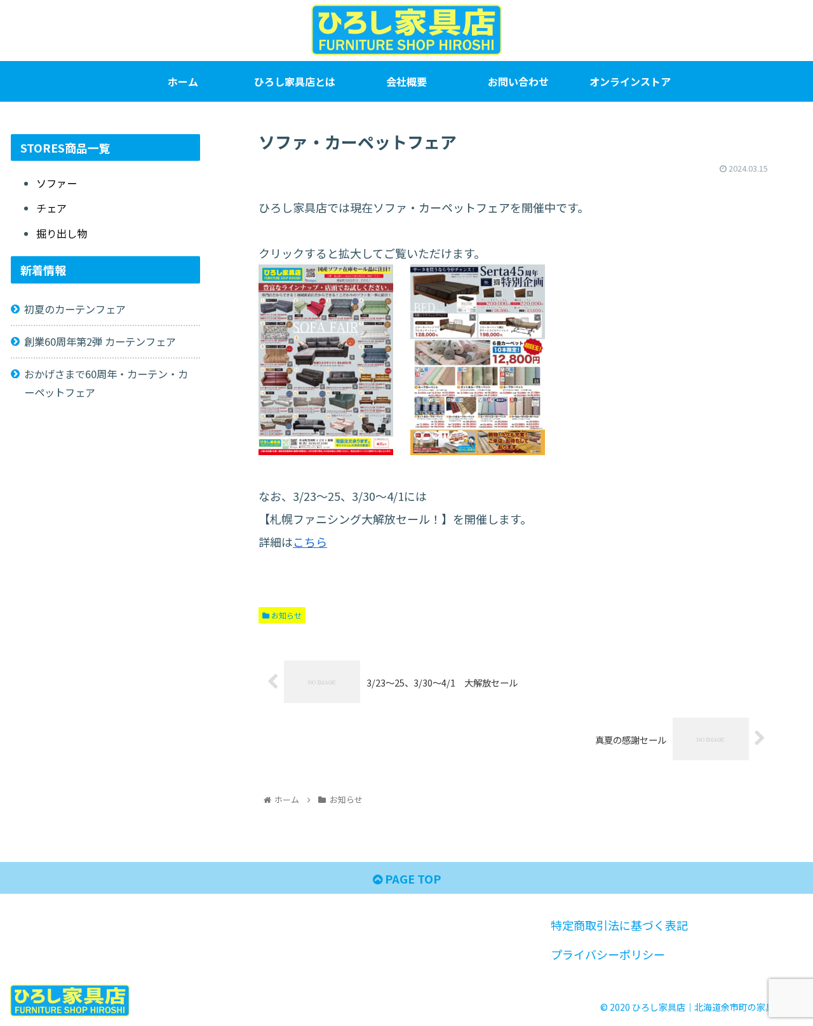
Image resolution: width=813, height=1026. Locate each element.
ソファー (56, 183)
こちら (310, 541)
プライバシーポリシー (608, 954)
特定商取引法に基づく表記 (619, 925)
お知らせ (285, 615)
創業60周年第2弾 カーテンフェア (100, 341)
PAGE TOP (411, 878)
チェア (51, 207)
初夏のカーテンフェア (75, 309)
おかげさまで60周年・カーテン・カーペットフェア (106, 383)
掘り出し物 (61, 233)
